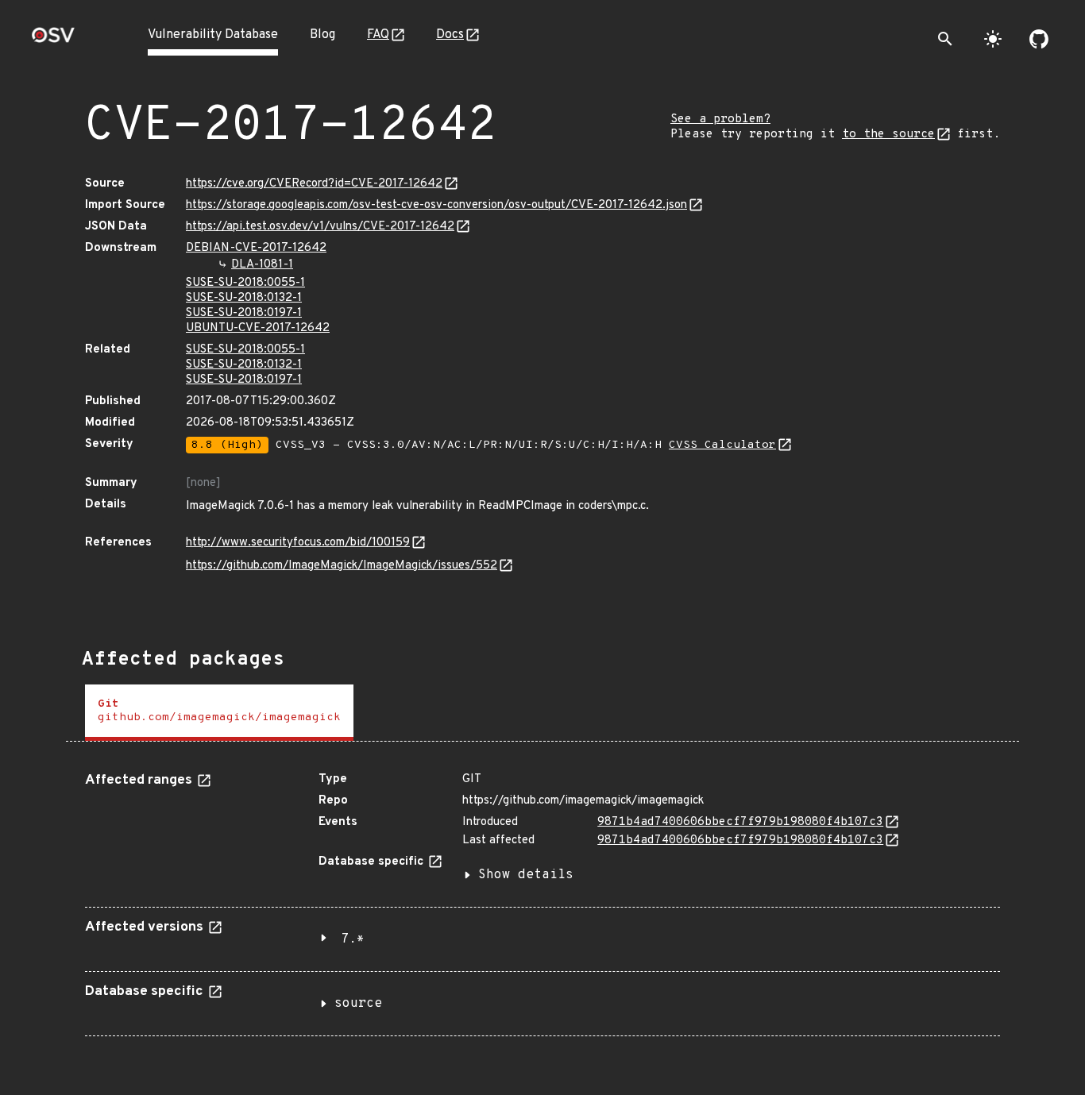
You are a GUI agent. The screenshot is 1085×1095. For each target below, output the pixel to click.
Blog (322, 35)
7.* (353, 939)
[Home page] (53, 40)
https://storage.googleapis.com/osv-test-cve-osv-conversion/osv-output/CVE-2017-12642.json (436, 205)
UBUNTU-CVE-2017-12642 (258, 328)
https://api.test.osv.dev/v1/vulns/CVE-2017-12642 (320, 226)
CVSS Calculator (722, 445)
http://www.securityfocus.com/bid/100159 (298, 542)
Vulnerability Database (213, 35)
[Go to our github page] (1038, 38)
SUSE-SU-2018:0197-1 (244, 313)
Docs (450, 35)
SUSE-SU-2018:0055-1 (245, 283)
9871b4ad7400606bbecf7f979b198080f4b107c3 (740, 822)
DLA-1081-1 (262, 264)
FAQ (378, 35)
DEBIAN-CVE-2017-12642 (256, 248)
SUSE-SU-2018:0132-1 (244, 298)
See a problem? (720, 119)
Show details (525, 875)
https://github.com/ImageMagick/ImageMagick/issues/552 (341, 565)
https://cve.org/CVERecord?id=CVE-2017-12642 (314, 183)
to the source (888, 134)
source (358, 1004)
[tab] (219, 712)
